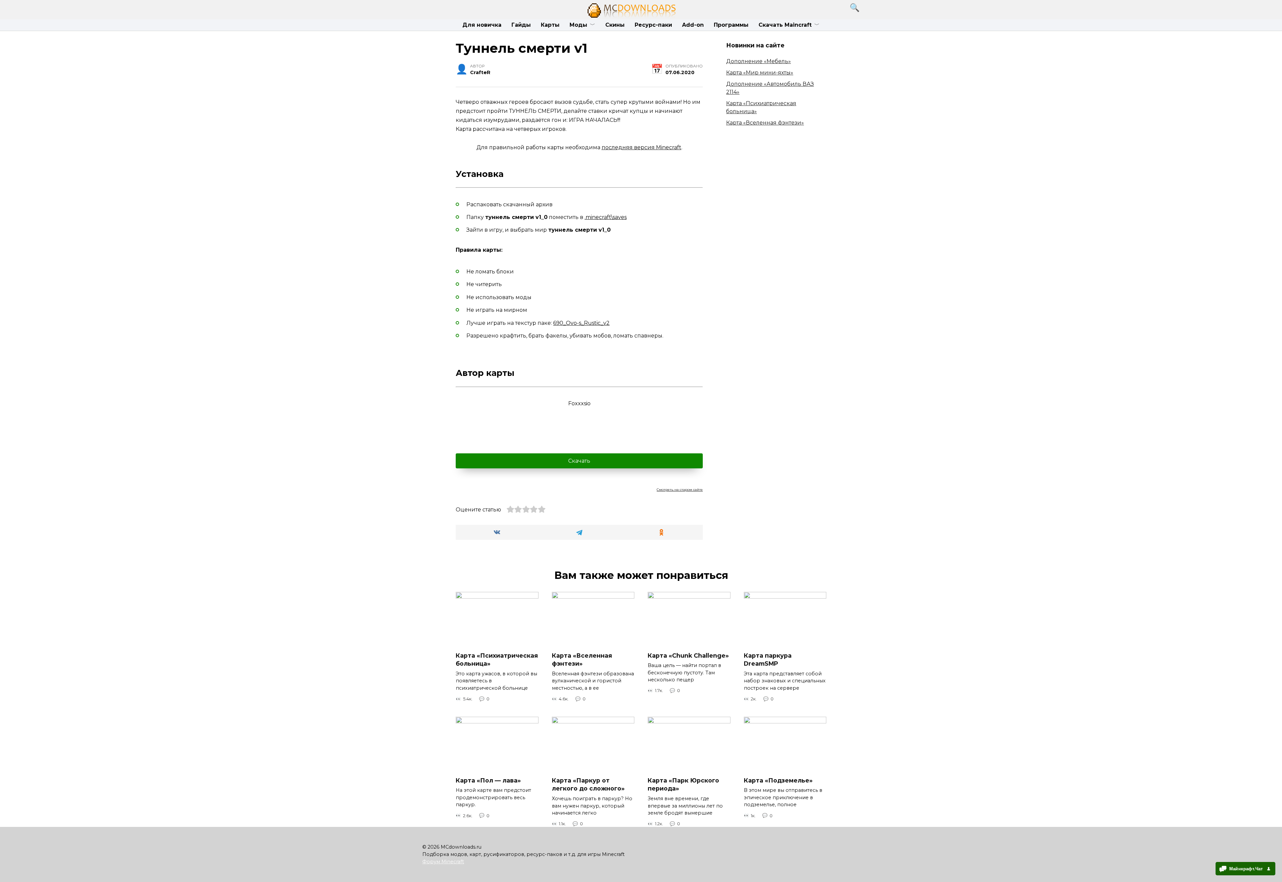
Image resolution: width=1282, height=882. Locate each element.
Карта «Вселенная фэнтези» (765, 123)
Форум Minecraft (443, 862)
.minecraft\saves (606, 217)
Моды (578, 25)
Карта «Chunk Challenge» (688, 655)
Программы (731, 25)
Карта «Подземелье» (778, 780)
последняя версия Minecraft (641, 147)
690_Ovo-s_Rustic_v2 (581, 323)
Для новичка (481, 25)
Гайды (521, 25)
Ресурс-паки (653, 25)
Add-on (693, 25)
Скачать (579, 461)
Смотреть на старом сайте (680, 489)
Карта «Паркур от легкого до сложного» (588, 784)
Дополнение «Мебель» (758, 61)
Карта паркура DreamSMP (768, 659)
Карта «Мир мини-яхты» (759, 72)
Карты (550, 25)
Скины (615, 25)
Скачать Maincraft (785, 25)
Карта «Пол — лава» (488, 780)
